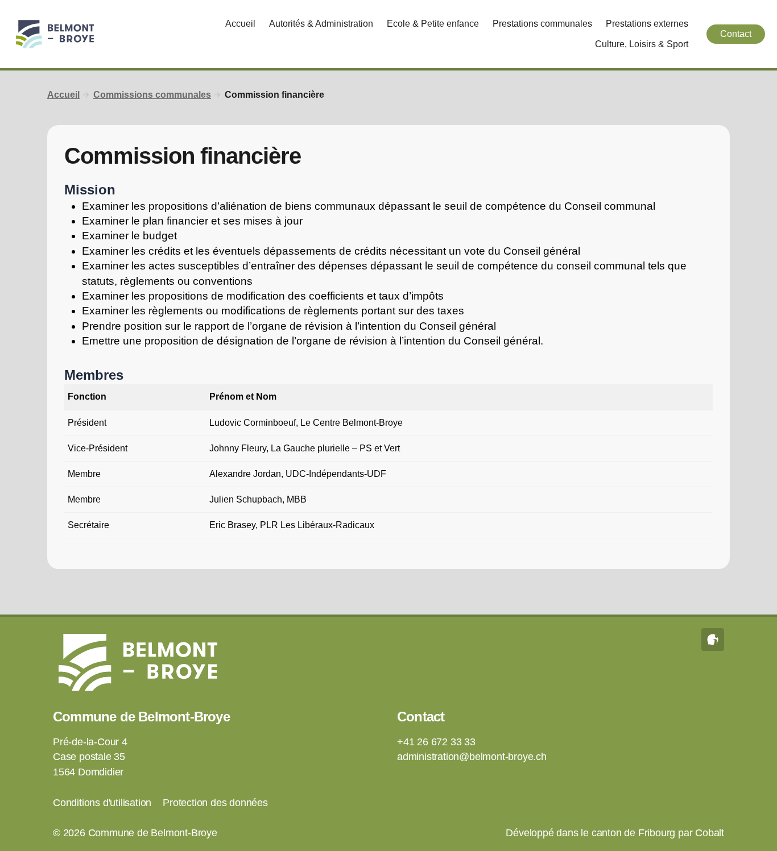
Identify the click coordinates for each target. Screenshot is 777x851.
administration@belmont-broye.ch (472, 756)
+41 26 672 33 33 (436, 742)
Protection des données (215, 802)
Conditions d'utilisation (102, 802)
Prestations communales (542, 23)
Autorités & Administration (321, 23)
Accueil (240, 23)
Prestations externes (647, 23)
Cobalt (709, 832)
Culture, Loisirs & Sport (641, 44)
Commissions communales (152, 94)
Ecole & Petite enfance (433, 23)
